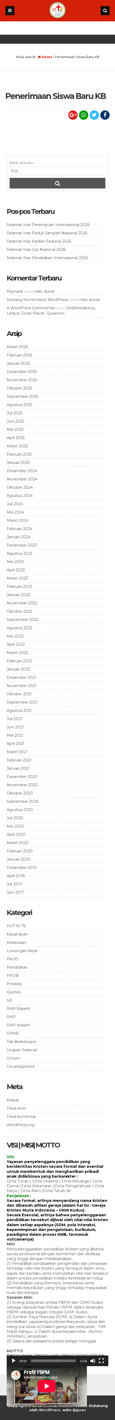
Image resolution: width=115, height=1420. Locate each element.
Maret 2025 (17, 446)
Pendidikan (17, 967)
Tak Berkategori (21, 1041)
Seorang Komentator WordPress (37, 299)
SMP (11, 1016)
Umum (13, 1058)
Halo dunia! (44, 291)
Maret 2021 (17, 751)
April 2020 (16, 834)
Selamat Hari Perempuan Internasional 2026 (48, 224)
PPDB (13, 975)
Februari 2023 (19, 586)
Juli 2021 (14, 718)
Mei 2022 (15, 636)
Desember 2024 (22, 470)
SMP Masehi (18, 1025)
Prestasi (14, 983)
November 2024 (22, 479)
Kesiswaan (16, 942)
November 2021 (22, 685)
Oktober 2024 (20, 487)
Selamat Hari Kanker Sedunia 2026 (39, 241)
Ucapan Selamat (22, 1050)
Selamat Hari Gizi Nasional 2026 (36, 249)
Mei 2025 (15, 429)
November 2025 (22, 380)
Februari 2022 (19, 661)
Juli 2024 (15, 504)
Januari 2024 (18, 537)
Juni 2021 (15, 727)
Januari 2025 (18, 462)
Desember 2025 (22, 371)
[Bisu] (92, 1360)
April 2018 (16, 875)
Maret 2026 (17, 346)
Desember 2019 (22, 867)
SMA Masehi (18, 1008)
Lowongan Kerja (22, 950)
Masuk (13, 1100)
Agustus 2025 (19, 404)
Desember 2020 (22, 776)
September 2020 (23, 801)
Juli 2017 (14, 884)
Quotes (14, 992)
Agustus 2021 (19, 710)
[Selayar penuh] (101, 1360)
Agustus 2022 (19, 627)
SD (9, 1000)
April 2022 (16, 644)
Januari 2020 (18, 859)
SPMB (13, 1033)
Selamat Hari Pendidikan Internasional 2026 (47, 257)
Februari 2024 (19, 528)
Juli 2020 (15, 818)
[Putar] (13, 1360)
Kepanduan (17, 934)
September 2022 (22, 619)
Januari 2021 (18, 768)
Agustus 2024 (20, 495)
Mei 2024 (15, 512)
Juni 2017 (15, 892)
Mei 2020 (15, 826)
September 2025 (22, 396)
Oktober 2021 (19, 694)
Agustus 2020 (20, 809)
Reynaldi (15, 291)
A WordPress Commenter (31, 308)
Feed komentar (21, 1116)
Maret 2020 (18, 842)
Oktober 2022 (19, 611)
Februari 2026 (19, 355)
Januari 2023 (18, 594)
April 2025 (16, 437)
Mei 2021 (15, 735)
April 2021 (15, 743)
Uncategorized (20, 1066)
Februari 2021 (19, 760)
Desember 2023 (22, 545)
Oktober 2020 (20, 793)
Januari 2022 (18, 669)
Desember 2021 (21, 677)
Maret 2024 (17, 520)
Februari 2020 (20, 851)
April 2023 (16, 570)
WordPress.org (20, 1124)
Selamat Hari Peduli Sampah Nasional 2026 (47, 233)
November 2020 (22, 785)
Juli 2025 (14, 413)
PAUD (12, 959)
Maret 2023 (17, 578)
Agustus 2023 (19, 553)
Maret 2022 (17, 652)
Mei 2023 (15, 561)
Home (46, 56)
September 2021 (22, 702)
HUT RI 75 (16, 926)
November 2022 (22, 603)
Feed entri (16, 1108)
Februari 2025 (19, 454)
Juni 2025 (15, 421)
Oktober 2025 (19, 388)
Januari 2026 (18, 363)
